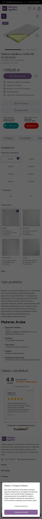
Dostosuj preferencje (21, 506)
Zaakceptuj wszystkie (21, 512)
